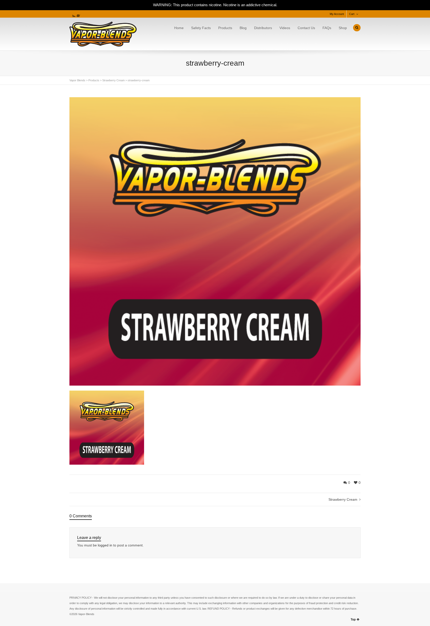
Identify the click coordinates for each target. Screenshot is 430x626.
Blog (243, 28)
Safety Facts (201, 28)
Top (353, 619)
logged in (105, 545)
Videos (284, 28)
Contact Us (306, 28)
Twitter (72, 14)
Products (225, 28)
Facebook (80, 14)
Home (179, 28)
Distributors (263, 28)
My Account (337, 13)
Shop (343, 28)
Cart (351, 13)
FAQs (326, 28)
